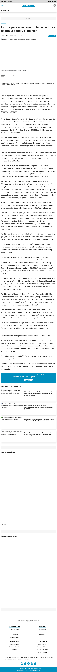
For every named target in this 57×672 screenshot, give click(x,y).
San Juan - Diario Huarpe (42, 649)
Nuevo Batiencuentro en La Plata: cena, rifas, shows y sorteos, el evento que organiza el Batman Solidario (38, 434)
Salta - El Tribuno (42, 644)
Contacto (14, 649)
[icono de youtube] (22, 663)
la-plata (3, 527)
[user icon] (55, 6)
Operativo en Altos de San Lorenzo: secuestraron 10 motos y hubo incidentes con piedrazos (38, 407)
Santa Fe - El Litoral (42, 652)
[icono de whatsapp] (35, 663)
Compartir (50, 35)
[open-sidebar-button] (2, 5)
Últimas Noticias (42, 629)
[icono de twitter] (28, 663)
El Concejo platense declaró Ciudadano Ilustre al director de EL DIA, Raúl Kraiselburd (39, 420)
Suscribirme (28, 380)
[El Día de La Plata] (28, 6)
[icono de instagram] (32, 663)
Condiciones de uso (14, 644)
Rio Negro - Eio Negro (42, 647)
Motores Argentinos (14, 637)
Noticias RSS (42, 634)
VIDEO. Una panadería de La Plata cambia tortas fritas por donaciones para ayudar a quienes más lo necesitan (39, 393)
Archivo (42, 632)
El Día (9, 656)
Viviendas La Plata (14, 629)
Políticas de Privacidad (14, 647)
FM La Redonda (14, 634)
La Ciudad (3, 22)
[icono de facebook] (25, 663)
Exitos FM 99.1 (14, 632)
